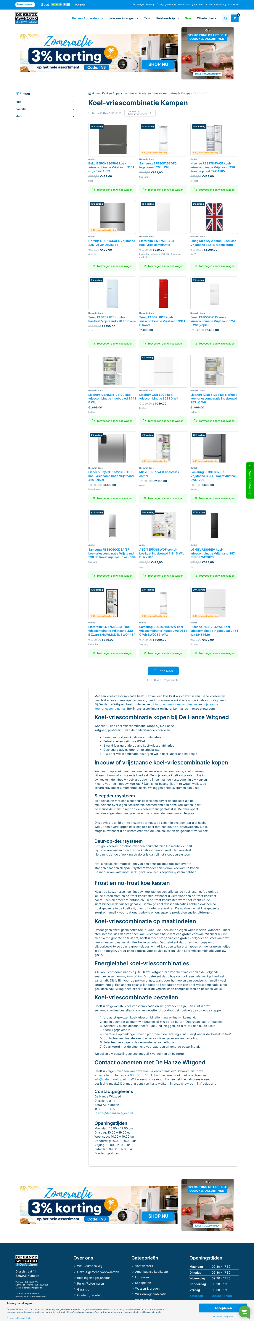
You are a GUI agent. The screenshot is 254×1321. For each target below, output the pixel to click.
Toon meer (165, 671)
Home (96, 93)
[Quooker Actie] (207, 53)
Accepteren (223, 1308)
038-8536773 (139, 1075)
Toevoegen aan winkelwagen (114, 575)
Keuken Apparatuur (114, 93)
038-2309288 (42, 1284)
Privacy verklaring (15, 1318)
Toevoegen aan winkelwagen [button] (114, 189)
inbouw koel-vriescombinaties (176, 704)
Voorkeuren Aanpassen (223, 1316)
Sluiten (29, 1318)
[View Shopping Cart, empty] (235, 18)
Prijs (18, 101)
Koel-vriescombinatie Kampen (172, 93)
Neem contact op (250, 483)
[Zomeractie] (99, 53)
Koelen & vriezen (140, 93)
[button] (102, 18)
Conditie (20, 109)
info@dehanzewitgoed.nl (111, 1079)
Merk (18, 116)
